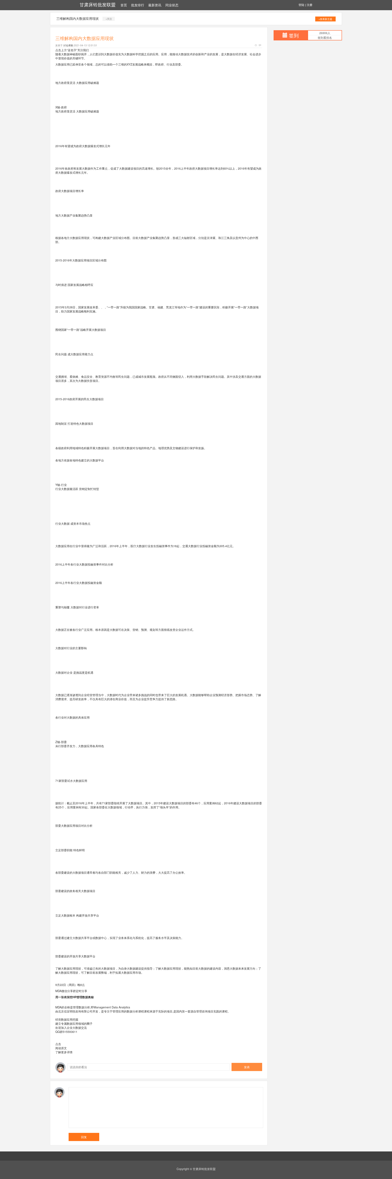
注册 (309, 5)
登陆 (301, 5)
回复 (84, 1137)
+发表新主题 (325, 19)
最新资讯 (154, 5)
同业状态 (171, 5)
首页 (123, 5)
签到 (294, 35)
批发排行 (137, 5)
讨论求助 (68, 45)
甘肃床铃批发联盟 (98, 4)
